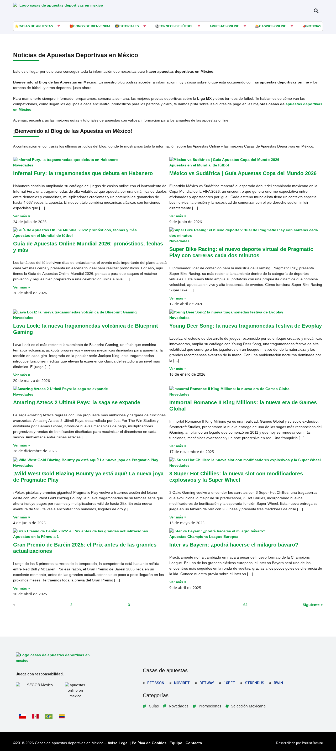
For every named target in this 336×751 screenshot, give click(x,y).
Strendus (254, 683)
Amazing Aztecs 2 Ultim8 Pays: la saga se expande (76, 402)
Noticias (313, 26)
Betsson (155, 683)
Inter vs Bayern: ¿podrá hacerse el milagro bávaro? (233, 545)
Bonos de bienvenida (92, 26)
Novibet (182, 683)
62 (245, 605)
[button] (316, 10)
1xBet (229, 683)
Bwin (278, 683)
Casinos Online (272, 26)
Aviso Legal (118, 743)
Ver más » (21, 216)
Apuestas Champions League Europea (203, 536)
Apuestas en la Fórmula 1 (36, 536)
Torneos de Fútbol (176, 26)
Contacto (194, 743)
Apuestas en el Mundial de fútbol (199, 165)
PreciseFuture (312, 743)
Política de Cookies (149, 743)
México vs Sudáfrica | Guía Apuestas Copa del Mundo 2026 (243, 173)
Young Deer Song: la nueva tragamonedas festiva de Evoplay (245, 326)
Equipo (176, 743)
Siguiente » (313, 605)
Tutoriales (129, 26)
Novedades (23, 165)
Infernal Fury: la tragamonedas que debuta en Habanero (83, 173)
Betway (207, 683)
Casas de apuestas (36, 26)
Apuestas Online (224, 26)
